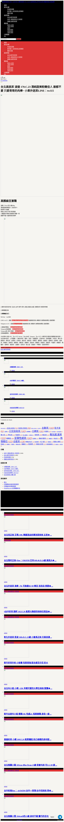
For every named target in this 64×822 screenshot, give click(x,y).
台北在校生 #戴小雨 (10, 474)
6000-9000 (10, 29)
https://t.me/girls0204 (17, 329)
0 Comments (4, 80)
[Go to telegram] (60, 817)
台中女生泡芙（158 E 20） (17, 394)
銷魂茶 (9, 444)
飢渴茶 (32, 444)
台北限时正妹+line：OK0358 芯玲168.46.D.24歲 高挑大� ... (30, 560)
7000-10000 (10, 26)
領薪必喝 (18, 444)
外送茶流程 (10, 9)
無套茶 (51, 438)
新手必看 (6, 7)
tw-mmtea (19, 820)
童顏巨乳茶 (30, 441)
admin (13, 370)
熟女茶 (57, 438)
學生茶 (11, 435)
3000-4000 (10, 32)
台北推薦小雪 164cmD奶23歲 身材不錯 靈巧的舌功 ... (27, 816)
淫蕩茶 (35, 438)
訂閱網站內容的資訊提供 (11, 484)
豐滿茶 (3, 444)
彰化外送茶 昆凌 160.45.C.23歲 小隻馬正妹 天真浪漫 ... (28, 637)
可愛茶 (47, 431)
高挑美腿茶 (50, 444)
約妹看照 (37, 441)
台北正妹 (59, 431)
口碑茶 (38, 431)
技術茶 (38, 435)
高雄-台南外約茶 (12, 21)
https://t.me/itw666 (20, 331)
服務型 (10, 438)
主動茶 (48, 428)
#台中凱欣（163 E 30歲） (17, 380)
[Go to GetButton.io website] (60, 820)
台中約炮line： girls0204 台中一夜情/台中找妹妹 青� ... (28, 791)
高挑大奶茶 (41, 444)
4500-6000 (10, 31)
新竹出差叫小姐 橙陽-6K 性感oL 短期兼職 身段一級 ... (28, 714)
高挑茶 (58, 444)
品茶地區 (6, 15)
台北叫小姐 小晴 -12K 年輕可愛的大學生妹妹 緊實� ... (28, 688)
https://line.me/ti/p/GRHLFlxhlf (20, 320)
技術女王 (31, 435)
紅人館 (43, 442)
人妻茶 (6, 431)
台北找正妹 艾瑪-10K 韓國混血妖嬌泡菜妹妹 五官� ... (28, 535)
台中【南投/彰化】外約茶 (14, 19)
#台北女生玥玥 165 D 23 (17, 407)
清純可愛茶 (44, 438)
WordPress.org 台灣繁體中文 (12, 488)
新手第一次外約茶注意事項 (15, 11)
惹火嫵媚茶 (26, 435)
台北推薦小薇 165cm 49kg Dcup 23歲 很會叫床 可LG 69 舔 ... (30, 765)
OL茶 (39, 428)
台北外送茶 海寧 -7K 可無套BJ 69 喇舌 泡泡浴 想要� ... (28, 586)
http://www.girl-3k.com (16, 333)
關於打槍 (10, 13)
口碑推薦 (6, 34)
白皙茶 (19, 441)
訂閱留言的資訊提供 (10, 486)
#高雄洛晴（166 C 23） (17, 367)
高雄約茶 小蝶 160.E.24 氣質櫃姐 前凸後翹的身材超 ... (27, 739)
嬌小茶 (4, 435)
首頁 (5, 5)
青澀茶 (13, 444)
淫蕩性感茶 (23, 438)
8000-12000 (10, 25)
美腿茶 (50, 441)
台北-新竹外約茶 (12, 17)
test (5, 36)
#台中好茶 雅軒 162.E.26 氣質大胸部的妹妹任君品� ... (28, 611)
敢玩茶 (46, 435)
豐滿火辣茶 (58, 442)
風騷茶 (25, 444)
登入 (5, 482)
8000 (8, 28)
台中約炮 (54, 431)
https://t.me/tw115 (17, 323)
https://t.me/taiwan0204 (16, 327)
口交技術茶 (17, 431)
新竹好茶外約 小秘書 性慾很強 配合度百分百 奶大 (26, 663)
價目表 (6, 23)
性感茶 (19, 435)
